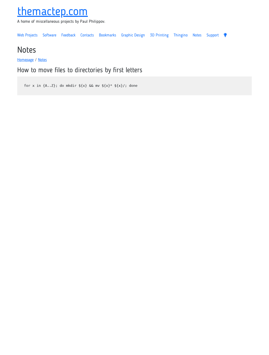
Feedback (68, 35)
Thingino (181, 35)
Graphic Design (133, 35)
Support (213, 35)
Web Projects (27, 35)
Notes (197, 35)
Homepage (25, 60)
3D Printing (159, 35)
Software (49, 35)
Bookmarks (107, 35)
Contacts (87, 35)
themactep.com (52, 12)
